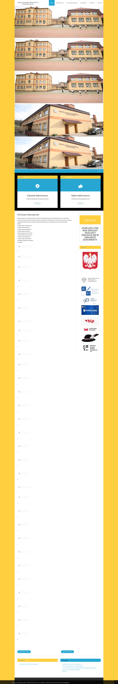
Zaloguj (99, 2)
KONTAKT (92, 2)
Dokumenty (83, 2)
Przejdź (37, 203)
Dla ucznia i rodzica (72, 2)
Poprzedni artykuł (24, 651)
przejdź (80, 203)
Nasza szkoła (60, 2)
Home (51, 2)
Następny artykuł (67, 651)
